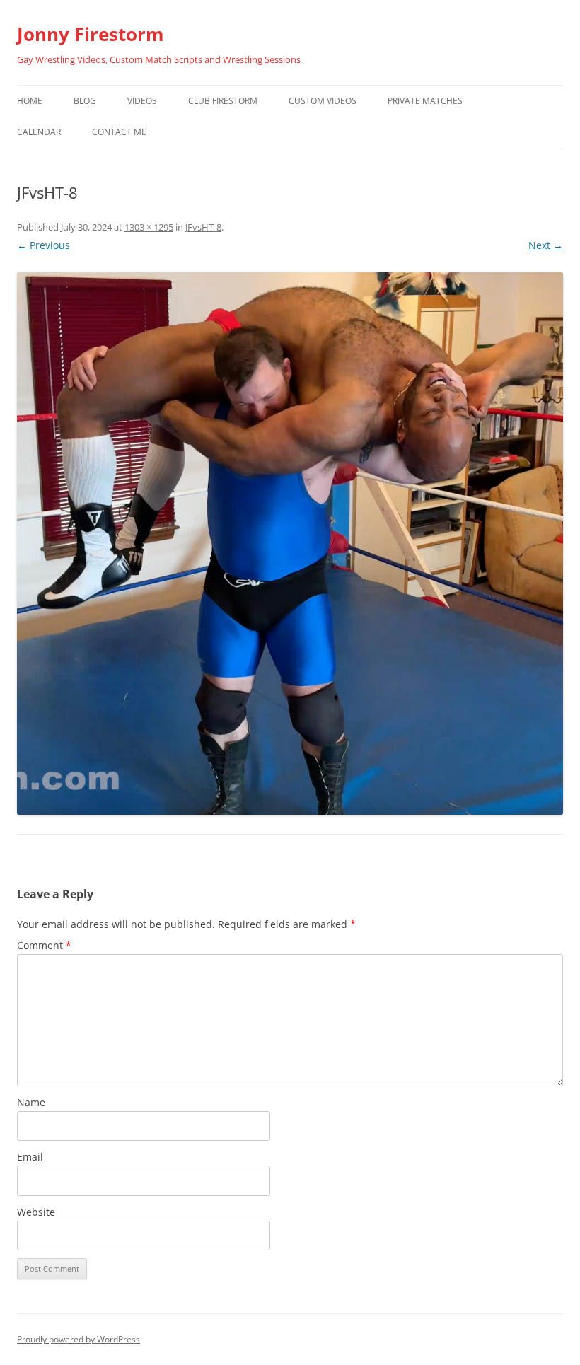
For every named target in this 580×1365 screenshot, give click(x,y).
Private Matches (425, 101)
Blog (85, 101)
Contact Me (119, 132)
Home (29, 101)
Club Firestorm (222, 101)
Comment (44, 945)
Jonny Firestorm (90, 34)
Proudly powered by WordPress (78, 1339)
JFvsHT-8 (203, 227)
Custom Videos (322, 101)
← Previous (43, 245)
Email (30, 1156)
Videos (142, 101)
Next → (545, 245)
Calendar (39, 132)
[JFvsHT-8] (290, 543)
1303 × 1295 (148, 227)
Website (36, 1212)
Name (31, 1102)
